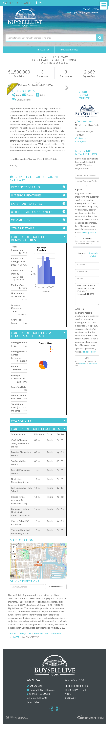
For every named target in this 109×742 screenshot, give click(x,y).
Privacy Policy (89, 232)
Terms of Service (93, 363)
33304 (15, 636)
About (69, 694)
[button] (99, 37)
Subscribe (87, 238)
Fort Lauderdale (53, 633)
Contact (70, 698)
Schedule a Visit (93, 254)
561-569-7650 (91, 9)
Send (87, 358)
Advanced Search (68, 50)
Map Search (41, 50)
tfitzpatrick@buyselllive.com (84, 12)
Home (13, 633)
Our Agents (80, 141)
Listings (22, 633)
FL (30, 633)
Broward (38, 633)
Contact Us (80, 138)
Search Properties (76, 686)
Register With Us (75, 690)
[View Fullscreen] (13, 557)
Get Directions (56, 586)
